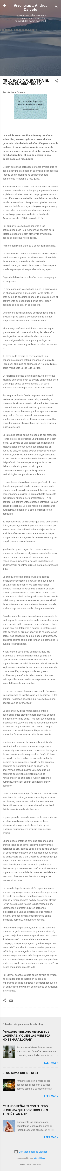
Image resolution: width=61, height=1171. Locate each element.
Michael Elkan (39, 1158)
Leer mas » (51, 1062)
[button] (56, 81)
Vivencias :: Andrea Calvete (30, 7)
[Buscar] (56, 7)
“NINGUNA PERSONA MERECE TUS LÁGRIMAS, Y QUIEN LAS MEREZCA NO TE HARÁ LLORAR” (26, 1035)
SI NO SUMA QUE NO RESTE (21, 1073)
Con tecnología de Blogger (32, 1151)
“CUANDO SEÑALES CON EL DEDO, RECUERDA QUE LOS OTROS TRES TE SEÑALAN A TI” (25, 1110)
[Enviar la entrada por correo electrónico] (11, 1002)
